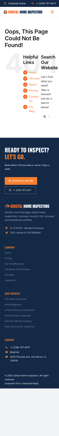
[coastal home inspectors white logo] (27, 205)
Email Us (14, 352)
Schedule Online (17, 3)
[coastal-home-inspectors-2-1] (22, 11)
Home (33, 72)
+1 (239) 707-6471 (46, 3)
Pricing (33, 90)
